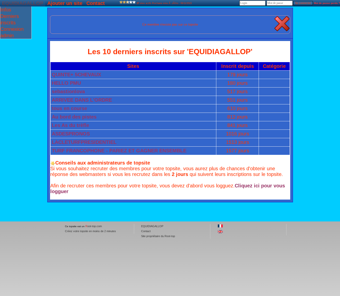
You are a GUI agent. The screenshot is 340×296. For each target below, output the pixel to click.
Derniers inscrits (9, 19)
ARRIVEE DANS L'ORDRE (82, 100)
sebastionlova (68, 91)
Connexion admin (12, 32)
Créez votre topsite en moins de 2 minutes (90, 231)
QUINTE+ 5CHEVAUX (76, 74)
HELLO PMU (66, 83)
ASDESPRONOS (71, 133)
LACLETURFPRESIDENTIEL (84, 142)
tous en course (69, 108)
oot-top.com (93, 226)
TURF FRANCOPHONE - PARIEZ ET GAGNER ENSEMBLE (119, 150)
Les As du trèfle (70, 125)
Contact (95, 3)
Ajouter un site (64, 3)
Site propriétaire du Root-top (158, 236)
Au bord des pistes (74, 117)
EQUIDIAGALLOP (22, 3)
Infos (5, 9)
